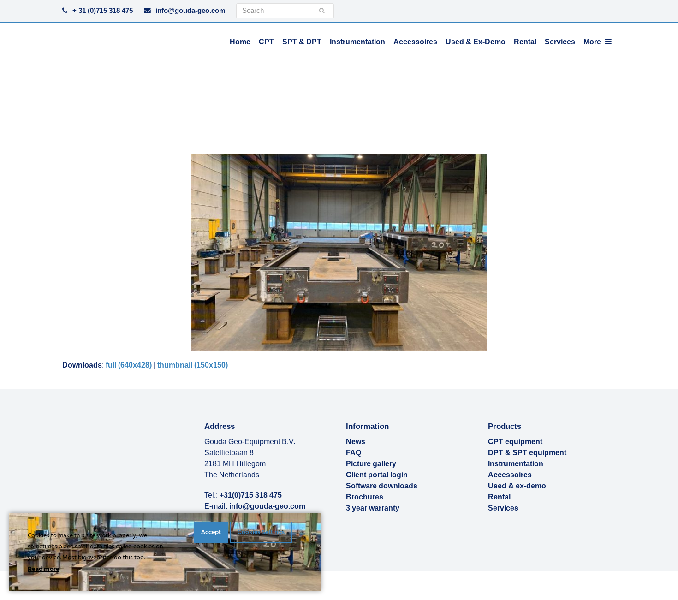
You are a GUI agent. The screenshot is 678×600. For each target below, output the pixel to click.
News (355, 442)
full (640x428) (129, 365)
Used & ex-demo (517, 486)
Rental (499, 497)
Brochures (364, 497)
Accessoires (510, 475)
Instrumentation (515, 464)
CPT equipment (515, 442)
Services (503, 508)
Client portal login (377, 475)
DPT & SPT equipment (527, 453)
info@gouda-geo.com (190, 10)
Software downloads (381, 486)
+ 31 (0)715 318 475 (102, 10)
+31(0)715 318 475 (251, 495)
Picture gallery (371, 464)
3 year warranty (372, 508)
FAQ (353, 453)
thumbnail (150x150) (192, 365)
